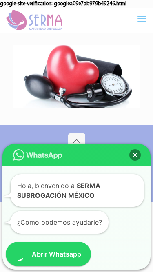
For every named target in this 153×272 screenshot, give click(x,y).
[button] (135, 155)
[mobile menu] (142, 20)
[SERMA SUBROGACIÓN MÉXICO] (34, 20)
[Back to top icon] (76, 141)
